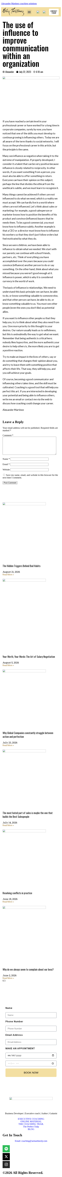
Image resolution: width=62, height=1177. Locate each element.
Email (6, 464)
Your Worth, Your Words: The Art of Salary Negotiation (29, 656)
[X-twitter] (6, 1156)
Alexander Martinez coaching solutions (19, 3)
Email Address (14, 1035)
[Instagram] (6, 1164)
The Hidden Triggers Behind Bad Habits (21, 566)
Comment (8, 435)
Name (6, 459)
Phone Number (14, 1021)
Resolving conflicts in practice (17, 893)
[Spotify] (6, 1148)
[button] (29, 12)
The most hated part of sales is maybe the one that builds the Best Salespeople (28, 814)
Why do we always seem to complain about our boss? (28, 969)
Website (6, 469)
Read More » (8, 574)
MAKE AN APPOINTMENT (20, 1048)
